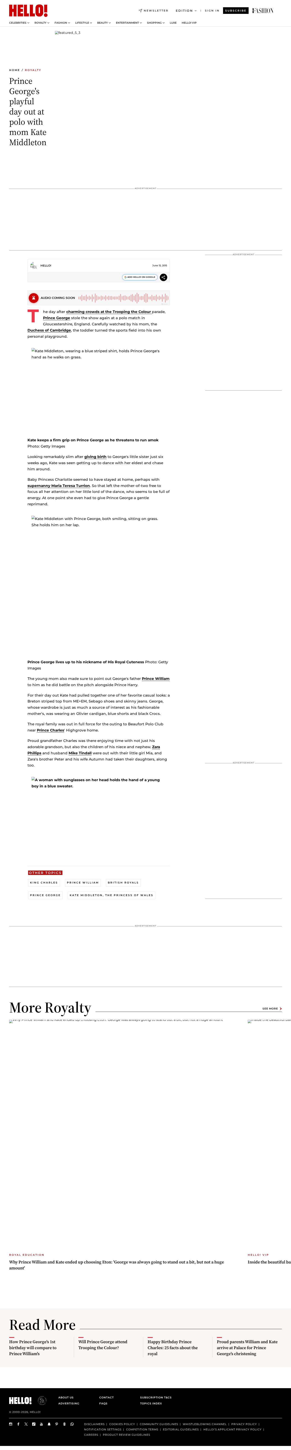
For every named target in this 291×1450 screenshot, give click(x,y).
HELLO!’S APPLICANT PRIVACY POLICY (232, 1429)
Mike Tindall (80, 753)
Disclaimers (94, 1424)
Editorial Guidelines (181, 1429)
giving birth (95, 457)
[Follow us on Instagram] (11, 1424)
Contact (106, 1397)
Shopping (154, 22)
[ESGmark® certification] (40, 1400)
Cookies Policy (122, 1424)
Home (14, 70)
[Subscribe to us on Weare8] (64, 1424)
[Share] (163, 278)
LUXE (173, 22)
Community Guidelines (159, 1424)
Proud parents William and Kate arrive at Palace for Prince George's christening (247, 1348)
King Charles (44, 882)
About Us (66, 1397)
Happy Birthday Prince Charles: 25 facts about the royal (173, 1348)
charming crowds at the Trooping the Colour (109, 312)
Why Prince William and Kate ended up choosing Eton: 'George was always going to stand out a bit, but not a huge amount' (116, 1265)
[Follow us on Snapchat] (49, 1424)
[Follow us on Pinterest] (57, 1424)
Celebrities (17, 22)
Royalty (40, 22)
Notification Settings (102, 1429)
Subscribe (235, 10)
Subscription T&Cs (154, 1397)
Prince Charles (50, 730)
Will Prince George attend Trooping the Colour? (102, 1345)
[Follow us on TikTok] (34, 1424)
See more (270, 1008)
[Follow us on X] (26, 1424)
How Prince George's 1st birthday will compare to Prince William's (32, 1348)
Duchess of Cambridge (49, 330)
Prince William (156, 678)
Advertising (68, 1403)
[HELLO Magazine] (28, 10)
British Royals (123, 882)
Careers (91, 1434)
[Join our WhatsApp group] (72, 1424)
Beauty (102, 22)
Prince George (56, 318)
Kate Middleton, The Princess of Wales (111, 895)
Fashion (61, 22)
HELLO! (45, 265)
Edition (184, 11)
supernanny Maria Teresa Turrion (58, 486)
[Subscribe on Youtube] (41, 1424)
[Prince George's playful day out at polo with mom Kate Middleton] (262, 10)
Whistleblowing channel (205, 1424)
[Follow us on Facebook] (18, 1424)
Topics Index (151, 1403)
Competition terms (142, 1429)
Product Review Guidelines (126, 1434)
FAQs (103, 1403)
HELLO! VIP (189, 22)
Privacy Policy (244, 1424)
